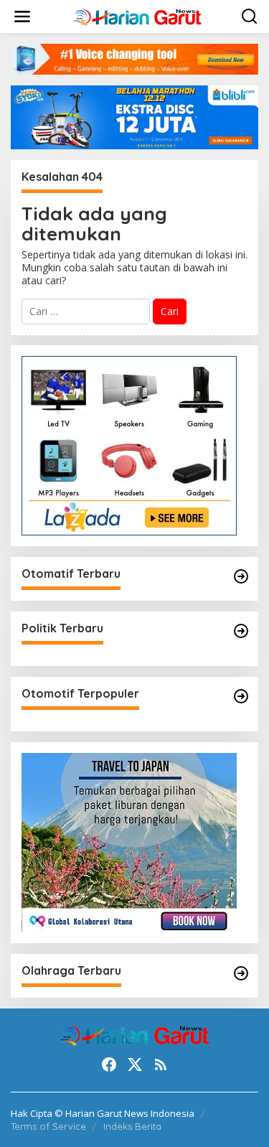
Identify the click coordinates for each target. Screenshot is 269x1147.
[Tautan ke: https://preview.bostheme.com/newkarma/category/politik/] (241, 631)
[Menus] (22, 16)
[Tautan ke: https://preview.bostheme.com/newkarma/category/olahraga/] (241, 973)
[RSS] (160, 1064)
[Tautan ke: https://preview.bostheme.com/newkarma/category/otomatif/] (241, 576)
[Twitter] (135, 1064)
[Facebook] (109, 1064)
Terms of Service (48, 1126)
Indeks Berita (132, 1126)
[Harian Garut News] (137, 15)
